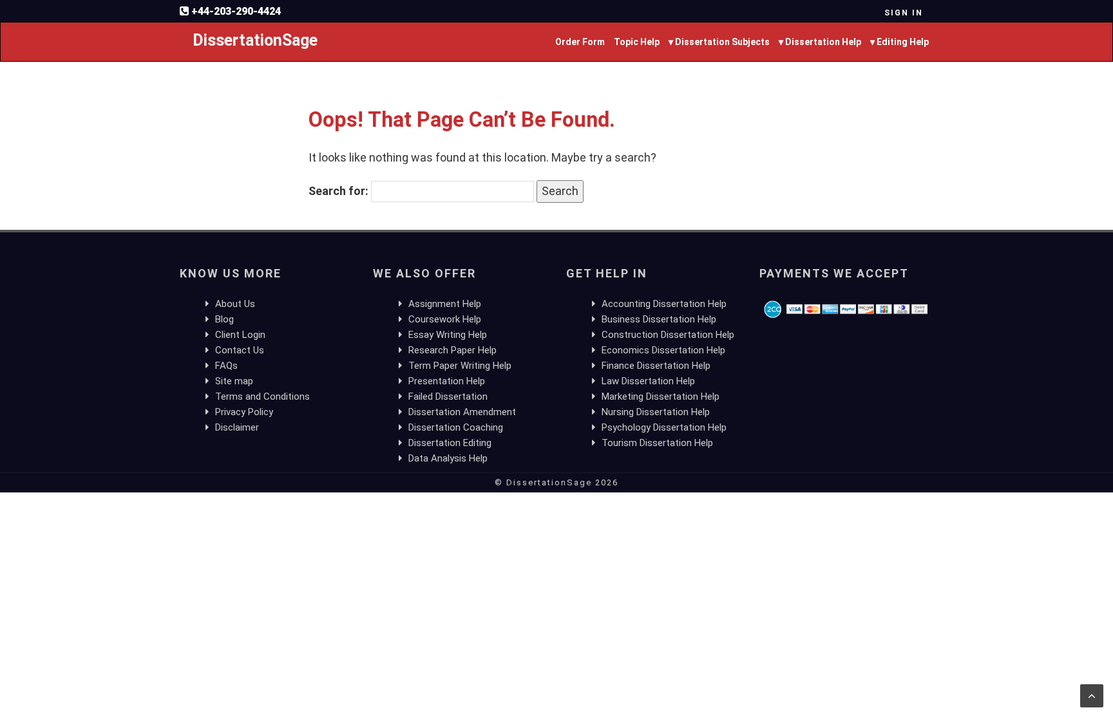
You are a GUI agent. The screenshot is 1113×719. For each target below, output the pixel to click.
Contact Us (239, 350)
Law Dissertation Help (648, 381)
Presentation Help (446, 381)
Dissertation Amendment (462, 412)
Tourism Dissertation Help (657, 443)
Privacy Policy (244, 412)
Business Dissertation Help (659, 319)
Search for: (338, 191)
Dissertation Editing (449, 443)
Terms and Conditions (262, 396)
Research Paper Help (452, 350)
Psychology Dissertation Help (664, 427)
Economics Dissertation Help (663, 350)
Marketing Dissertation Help (660, 396)
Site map (234, 381)
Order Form (580, 42)
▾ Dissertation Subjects (719, 42)
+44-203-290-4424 (236, 11)
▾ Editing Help (899, 42)
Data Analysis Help (448, 458)
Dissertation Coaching (455, 427)
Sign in (903, 12)
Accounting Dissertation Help (664, 304)
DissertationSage (255, 40)
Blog (224, 319)
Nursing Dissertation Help (656, 412)
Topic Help (637, 42)
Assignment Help (444, 304)
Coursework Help (444, 319)
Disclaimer (237, 427)
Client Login (240, 335)
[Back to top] (1091, 695)
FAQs (226, 365)
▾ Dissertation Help (820, 42)
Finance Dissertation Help (656, 365)
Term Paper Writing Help (459, 365)
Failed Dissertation (448, 396)
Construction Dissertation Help (668, 335)
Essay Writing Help (447, 335)
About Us (235, 304)
